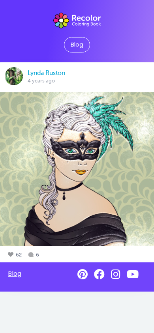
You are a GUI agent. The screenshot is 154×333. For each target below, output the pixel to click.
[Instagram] (115, 274)
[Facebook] (99, 274)
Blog (77, 45)
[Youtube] (133, 274)
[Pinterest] (82, 274)
